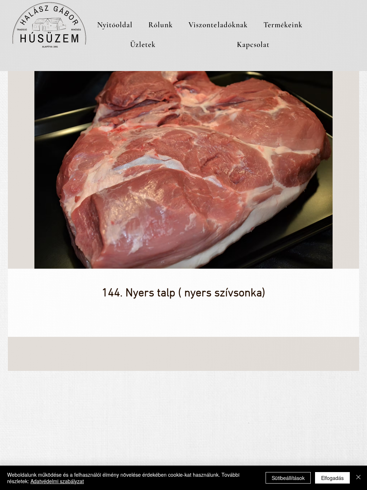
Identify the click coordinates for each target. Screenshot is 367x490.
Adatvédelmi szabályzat (57, 481)
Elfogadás (332, 477)
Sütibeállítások (288, 477)
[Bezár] (358, 477)
